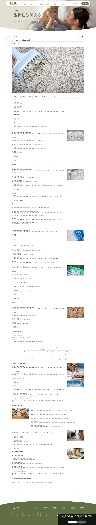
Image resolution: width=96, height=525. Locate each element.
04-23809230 (15, 515)
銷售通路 (85, 3)
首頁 (14, 21)
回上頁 (22, 21)
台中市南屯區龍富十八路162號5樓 (44, 515)
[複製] (20, 43)
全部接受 (81, 522)
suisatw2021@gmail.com (27, 515)
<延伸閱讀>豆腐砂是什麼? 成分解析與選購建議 (20, 223)
